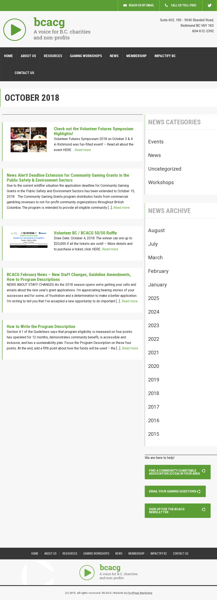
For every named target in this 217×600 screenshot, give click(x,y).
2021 (153, 353)
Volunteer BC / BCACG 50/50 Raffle (85, 233)
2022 (153, 339)
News (114, 56)
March (155, 258)
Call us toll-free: (184, 5)
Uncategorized (164, 169)
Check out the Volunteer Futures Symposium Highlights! (93, 131)
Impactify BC (165, 56)
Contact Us (24, 73)
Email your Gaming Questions (172, 491)
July (153, 244)
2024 (153, 312)
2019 (153, 380)
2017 (153, 407)
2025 (153, 298)
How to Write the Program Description (41, 326)
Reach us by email (141, 5)
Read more (83, 150)
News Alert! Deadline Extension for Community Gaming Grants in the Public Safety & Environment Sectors (68, 178)
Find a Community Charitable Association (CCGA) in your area (174, 472)
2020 (153, 366)
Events (156, 142)
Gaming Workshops (86, 56)
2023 (153, 325)
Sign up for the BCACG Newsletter (167, 510)
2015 (153, 434)
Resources (53, 56)
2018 (153, 393)
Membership (136, 56)
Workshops (161, 182)
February (158, 271)
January (157, 285)
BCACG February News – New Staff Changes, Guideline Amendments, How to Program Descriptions (69, 277)
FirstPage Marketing (140, 593)
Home (8, 56)
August (156, 230)
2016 (153, 420)
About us (28, 56)
